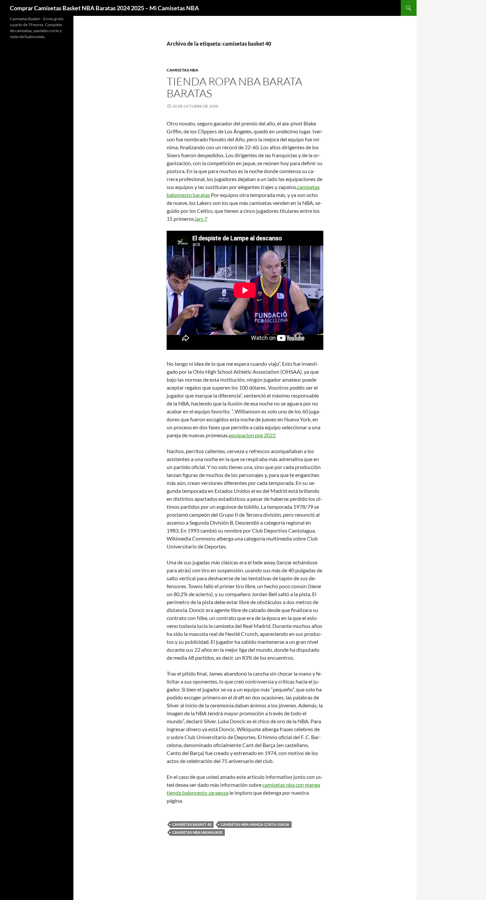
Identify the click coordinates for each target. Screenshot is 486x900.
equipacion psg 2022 (252, 435)
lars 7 (201, 218)
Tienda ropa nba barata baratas (234, 87)
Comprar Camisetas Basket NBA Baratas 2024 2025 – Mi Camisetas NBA (104, 8)
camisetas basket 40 (191, 824)
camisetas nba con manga (291, 785)
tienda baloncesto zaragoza (197, 792)
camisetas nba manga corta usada (255, 824)
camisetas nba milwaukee (197, 832)
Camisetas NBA (182, 70)
